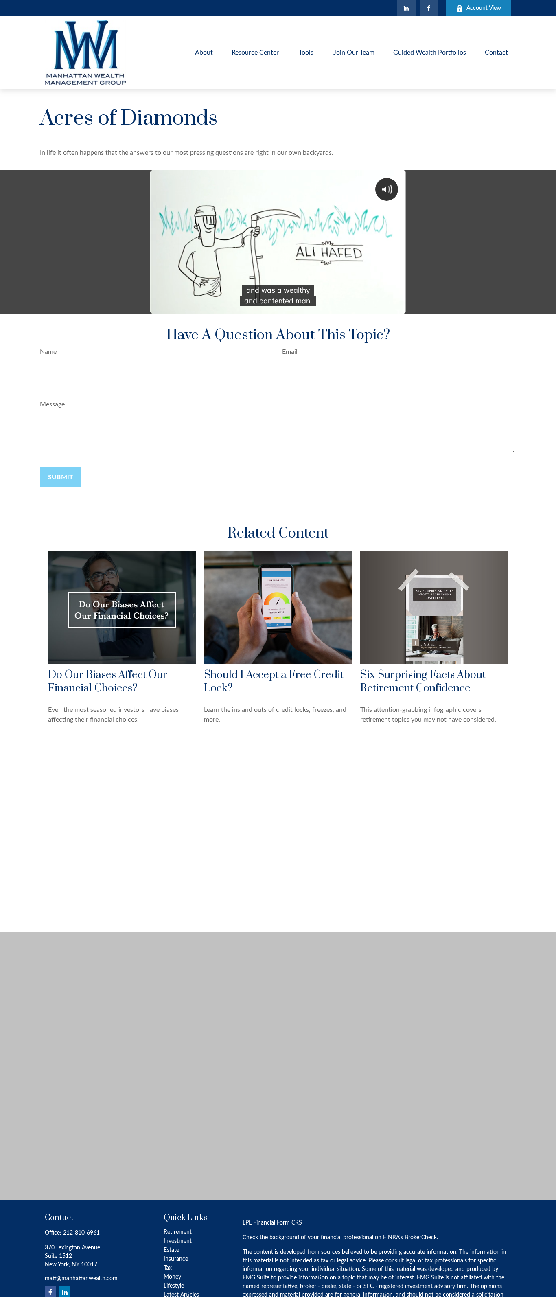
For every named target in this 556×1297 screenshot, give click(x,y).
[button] (204, 52)
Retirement (178, 1232)
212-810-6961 (81, 1233)
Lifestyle (174, 1286)
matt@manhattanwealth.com (81, 1279)
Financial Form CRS (277, 1223)
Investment (178, 1241)
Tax (168, 1268)
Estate (171, 1250)
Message (52, 404)
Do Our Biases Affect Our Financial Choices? (107, 681)
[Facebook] (429, 8)
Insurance (176, 1259)
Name (48, 352)
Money (172, 1277)
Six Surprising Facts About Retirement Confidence (423, 681)
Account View (483, 8)
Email (290, 352)
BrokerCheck (421, 1237)
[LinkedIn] (406, 8)
